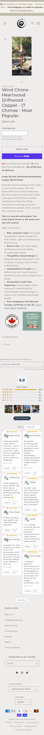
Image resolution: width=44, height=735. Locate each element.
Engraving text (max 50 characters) (15, 359)
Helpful (7, 468)
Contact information (23, 730)
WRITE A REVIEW (22, 418)
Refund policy (11, 626)
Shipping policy (31, 726)
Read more (7, 463)
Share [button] (7, 344)
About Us (9, 614)
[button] (5, 23)
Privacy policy (11, 631)
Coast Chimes (20, 719)
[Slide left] (16, 82)
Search (8, 642)
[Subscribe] (36, 663)
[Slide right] (27, 82)
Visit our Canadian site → (22, 10)
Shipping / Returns (13, 620)
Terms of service (12, 648)
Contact (8, 637)
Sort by (20, 427)
